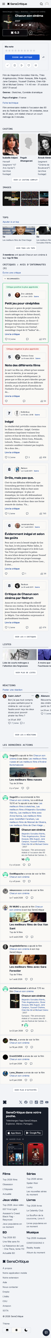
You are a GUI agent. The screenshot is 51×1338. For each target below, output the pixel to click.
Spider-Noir (32, 1183)
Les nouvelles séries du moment (37, 1193)
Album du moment (36, 1252)
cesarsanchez (27, 524)
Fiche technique (10, 103)
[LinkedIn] (41, 1103)
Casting (8, 128)
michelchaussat (18, 988)
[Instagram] (31, 1103)
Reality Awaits (33, 1247)
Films (17, 12)
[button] (47, 4)
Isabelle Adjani (10, 157)
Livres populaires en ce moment (37, 1225)
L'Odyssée (8, 1189)
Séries (31, 1174)
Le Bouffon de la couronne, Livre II (35, 1217)
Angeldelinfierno (18, 946)
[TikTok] (36, 1103)
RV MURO (14, 906)
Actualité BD (9, 1253)
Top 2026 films (10, 1179)
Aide (5, 1282)
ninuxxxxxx (16, 890)
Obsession (8, 1184)
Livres (31, 1200)
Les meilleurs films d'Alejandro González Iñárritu (28, 809)
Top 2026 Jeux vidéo (13, 1205)
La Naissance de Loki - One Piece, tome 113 (13, 1247)
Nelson (24, 468)
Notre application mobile (15, 1273)
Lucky (30, 1187)
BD (5, 1232)
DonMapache (17, 873)
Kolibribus (25, 412)
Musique (33, 1232)
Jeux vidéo (10, 1200)
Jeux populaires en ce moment (12, 1225)
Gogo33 (14, 755)
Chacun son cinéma (37, 12)
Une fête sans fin (11, 1241)
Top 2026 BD (9, 1237)
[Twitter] (20, 1103)
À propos (7, 1268)
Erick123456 (16, 1056)
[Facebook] (25, 1103)
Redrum (24, 584)
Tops (5, 217)
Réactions (9, 685)
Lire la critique (12, 334)
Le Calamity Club (35, 1210)
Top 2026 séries (34, 1179)
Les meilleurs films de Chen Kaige (26, 825)
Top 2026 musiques (36, 1238)
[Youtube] (46, 1103)
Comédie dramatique (32, 92)
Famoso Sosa (27, 356)
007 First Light (10, 1209)
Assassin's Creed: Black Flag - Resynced (11, 1216)
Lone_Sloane (16, 1072)
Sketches (24, 12)
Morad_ (13, 1039)
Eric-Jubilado (27, 294)
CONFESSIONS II (35, 1243)
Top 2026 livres (34, 1205)
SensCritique (8, 12)
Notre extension (11, 1277)
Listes (7, 644)
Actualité (7, 1194)
